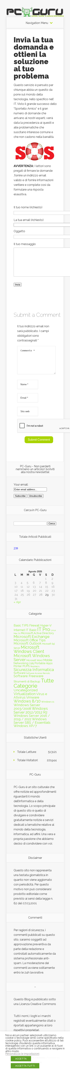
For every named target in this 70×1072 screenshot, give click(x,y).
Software (19, 673)
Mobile (47, 660)
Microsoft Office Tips (30, 640)
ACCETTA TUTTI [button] (25, 1065)
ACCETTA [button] (21, 1058)
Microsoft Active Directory (37, 633)
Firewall (34, 625)
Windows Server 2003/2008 (27, 707)
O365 (31, 663)
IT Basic (31, 630)
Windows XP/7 (25, 726)
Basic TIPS (21, 625)
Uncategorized (26, 690)
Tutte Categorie (34, 683)
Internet (19, 630)
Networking (21, 663)
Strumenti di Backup (27, 681)
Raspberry (35, 666)
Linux (53, 630)
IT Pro (43, 629)
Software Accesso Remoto (38, 673)
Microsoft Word (34, 660)
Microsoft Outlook (27, 643)
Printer (18, 666)
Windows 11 (47, 701)
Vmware (32, 697)
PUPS (26, 666)
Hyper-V (46, 625)
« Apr (17, 602)
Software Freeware (28, 676)
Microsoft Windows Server (32, 657)
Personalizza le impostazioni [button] (22, 1053)
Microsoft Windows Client (29, 649)
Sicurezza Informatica (34, 669)
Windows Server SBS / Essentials (32, 720)
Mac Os (17, 633)
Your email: (21, 484)
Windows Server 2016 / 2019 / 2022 (32, 717)
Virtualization (25, 694)
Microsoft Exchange (32, 636)
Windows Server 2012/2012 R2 (31, 710)
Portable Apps (43, 663)
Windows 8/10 (27, 701)
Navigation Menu (37, 23)
